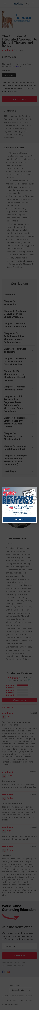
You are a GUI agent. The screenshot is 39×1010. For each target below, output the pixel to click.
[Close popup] (33, 491)
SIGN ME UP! (19, 519)
